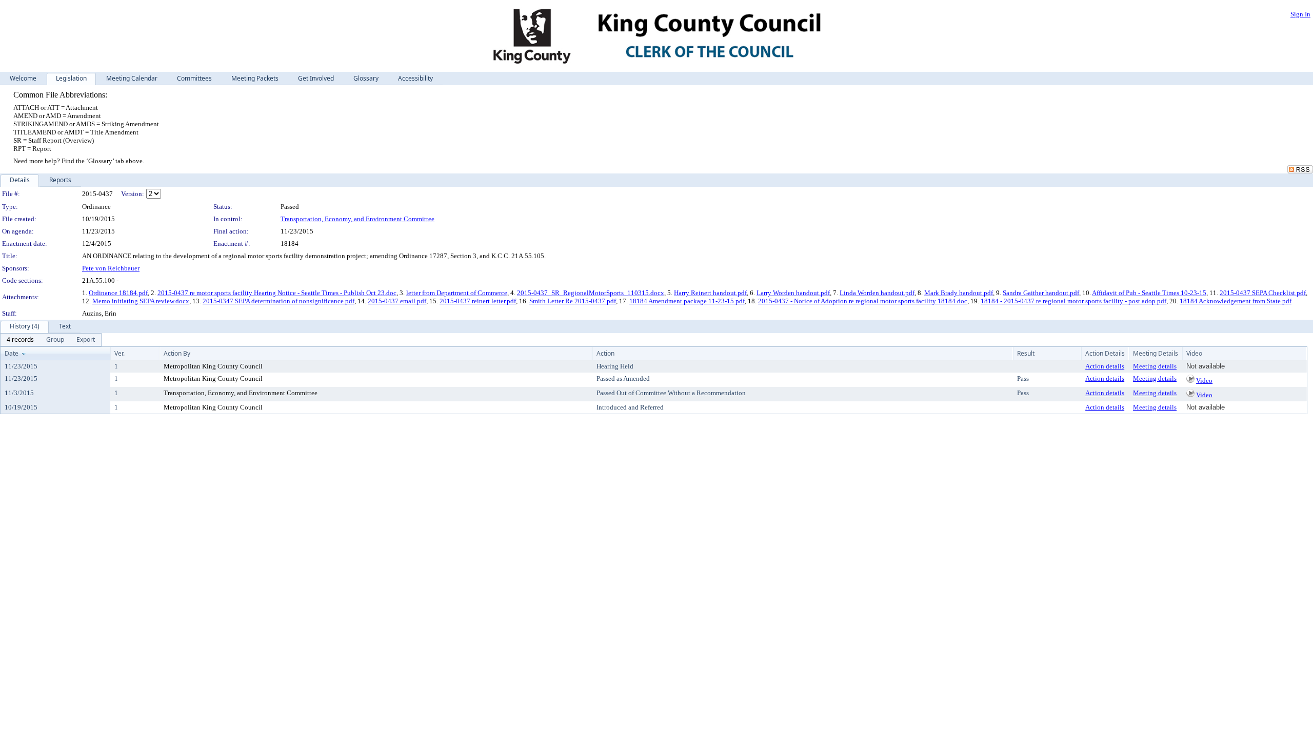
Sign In (1300, 14)
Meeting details (1155, 366)
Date (11, 353)
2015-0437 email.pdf (397, 301)
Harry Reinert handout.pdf (710, 293)
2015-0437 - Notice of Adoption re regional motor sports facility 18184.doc (862, 301)
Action (605, 353)
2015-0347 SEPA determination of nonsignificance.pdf (278, 301)
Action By (177, 353)
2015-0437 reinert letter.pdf (478, 301)
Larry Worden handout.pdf (793, 293)
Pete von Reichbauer (111, 268)
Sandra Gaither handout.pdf (1041, 293)
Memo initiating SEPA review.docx (140, 301)
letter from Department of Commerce (456, 293)
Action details (1104, 366)
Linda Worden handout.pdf (877, 293)
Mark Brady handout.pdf (958, 293)
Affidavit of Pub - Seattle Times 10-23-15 (1149, 293)
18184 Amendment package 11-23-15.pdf (687, 301)
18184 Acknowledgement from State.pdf (1235, 301)
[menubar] (51, 339)
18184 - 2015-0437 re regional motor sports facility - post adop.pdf (1073, 301)
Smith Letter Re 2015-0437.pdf (572, 301)
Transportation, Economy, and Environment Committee (357, 219)
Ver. (119, 353)
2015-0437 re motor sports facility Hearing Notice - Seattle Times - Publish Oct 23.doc (276, 293)
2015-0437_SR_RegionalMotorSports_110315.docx (590, 293)
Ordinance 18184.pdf (118, 293)
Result (1026, 353)
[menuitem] (20, 340)
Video (1204, 380)
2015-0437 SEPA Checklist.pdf (1263, 293)
